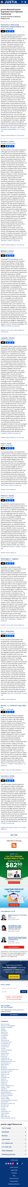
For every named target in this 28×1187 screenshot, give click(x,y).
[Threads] (15, 1163)
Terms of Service (14, 1178)
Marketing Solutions (8, 1154)
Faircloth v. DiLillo (7, 776)
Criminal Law (4, 1051)
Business (5, 1136)
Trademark (3, 1110)
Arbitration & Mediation (7, 1027)
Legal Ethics (4, 1089)
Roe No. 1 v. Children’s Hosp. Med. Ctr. (13, 706)
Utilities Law (4, 1114)
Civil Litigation (4, 1034)
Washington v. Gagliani (9, 559)
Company (14, 1173)
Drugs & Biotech (5, 1053)
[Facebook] (11, 1163)
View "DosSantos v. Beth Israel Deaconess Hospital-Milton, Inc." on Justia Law (13, 129)
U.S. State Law (6, 1147)
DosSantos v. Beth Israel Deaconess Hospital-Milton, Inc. (13, 26)
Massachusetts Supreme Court (14, 827)
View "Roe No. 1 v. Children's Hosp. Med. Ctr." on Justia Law (13, 763)
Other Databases (7, 1151)
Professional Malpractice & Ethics (9, 1100)
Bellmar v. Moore (7, 251)
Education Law (4, 1055)
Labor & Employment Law (7, 1085)
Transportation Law (6, 1111)
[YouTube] (8, 1163)
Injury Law (8, 770)
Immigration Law (5, 1077)
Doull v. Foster (6, 444)
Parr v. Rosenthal (7, 631)
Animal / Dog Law (5, 1024)
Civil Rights (3, 1037)
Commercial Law (5, 1040)
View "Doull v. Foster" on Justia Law (11, 485)
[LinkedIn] (6, 1163)
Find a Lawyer (5, 984)
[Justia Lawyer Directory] (22, 1163)
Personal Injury (20, 135)
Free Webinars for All (8, 911)
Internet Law (4, 1082)
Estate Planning (5, 1064)
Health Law (3, 1076)
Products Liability (5, 1098)
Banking (3, 1029)
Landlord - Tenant (5, 1087)
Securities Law (4, 1106)
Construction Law (5, 1045)
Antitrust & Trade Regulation (8, 1025)
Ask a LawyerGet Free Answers (7, 1006)
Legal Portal (14, 1170)
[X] (20, 1163)
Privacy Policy (14, 1181)
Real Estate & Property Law (8, 1103)
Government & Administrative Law (9, 1069)
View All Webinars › (14, 947)
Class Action (4, 1038)
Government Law (5, 1072)
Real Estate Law (5, 1105)
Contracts (3, 1048)
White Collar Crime (5, 1116)
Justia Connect (14, 1167)
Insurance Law (4, 1080)
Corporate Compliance (6, 1050)
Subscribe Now (14, 976)
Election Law (4, 1056)
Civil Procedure (10, 330)
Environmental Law (5, 1063)
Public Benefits (4, 1102)
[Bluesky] (17, 1163)
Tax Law (3, 1108)
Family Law (3, 1066)
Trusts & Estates (5, 1113)
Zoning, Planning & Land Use (8, 1118)
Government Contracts (6, 1071)
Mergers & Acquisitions (6, 1093)
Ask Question (14, 1014)
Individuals (5, 1132)
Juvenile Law (4, 1084)
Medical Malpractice (11, 135)
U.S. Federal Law (7, 1143)
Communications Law (6, 1042)
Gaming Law (4, 1068)
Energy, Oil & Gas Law (6, 1059)
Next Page (14, 835)
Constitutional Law (5, 1043)
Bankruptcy (3, 1030)
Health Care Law (5, 1074)
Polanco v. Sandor (7, 496)
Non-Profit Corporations (7, 1095)
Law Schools (6, 1139)
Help (14, 1175)
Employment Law (5, 1058)
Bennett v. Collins (7, 142)
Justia (16, 1160)
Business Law (4, 1032)
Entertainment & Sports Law (8, 1061)
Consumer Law (4, 1046)
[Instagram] (13, 1163)
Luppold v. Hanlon (8, 338)
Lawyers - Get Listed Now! (14, 997)
